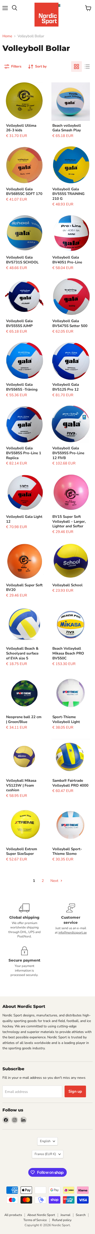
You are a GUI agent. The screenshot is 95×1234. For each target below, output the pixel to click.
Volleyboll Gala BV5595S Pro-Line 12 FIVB (68, 453)
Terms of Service (35, 1220)
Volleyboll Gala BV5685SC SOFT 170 (24, 191)
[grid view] (76, 66)
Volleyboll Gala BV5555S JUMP (19, 323)
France (45, 1154)
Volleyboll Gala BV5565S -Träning (22, 387)
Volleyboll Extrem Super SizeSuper (21, 851)
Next (54, 880)
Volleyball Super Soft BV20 (24, 587)
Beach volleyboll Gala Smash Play (66, 128)
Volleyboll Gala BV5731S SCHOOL (22, 260)
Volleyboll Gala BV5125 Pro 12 (65, 387)
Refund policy (62, 1220)
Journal (65, 1215)
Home (7, 36)
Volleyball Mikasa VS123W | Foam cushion (21, 785)
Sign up (75, 1091)
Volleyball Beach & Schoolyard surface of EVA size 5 (22, 653)
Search (81, 1215)
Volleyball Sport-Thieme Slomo (67, 851)
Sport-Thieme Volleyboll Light (66, 719)
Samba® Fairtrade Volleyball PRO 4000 (70, 783)
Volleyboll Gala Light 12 (24, 519)
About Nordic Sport (41, 1215)
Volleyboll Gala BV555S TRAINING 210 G (68, 194)
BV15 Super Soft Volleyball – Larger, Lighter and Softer (69, 521)
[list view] (87, 66)
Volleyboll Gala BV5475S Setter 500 (69, 323)
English (45, 1141)
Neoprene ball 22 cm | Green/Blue (23, 719)
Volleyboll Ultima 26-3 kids (21, 128)
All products (13, 1215)
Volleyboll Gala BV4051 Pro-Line (67, 260)
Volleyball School (67, 585)
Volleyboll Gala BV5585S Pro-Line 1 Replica (23, 453)
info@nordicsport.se (72, 932)
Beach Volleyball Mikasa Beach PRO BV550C (68, 653)
